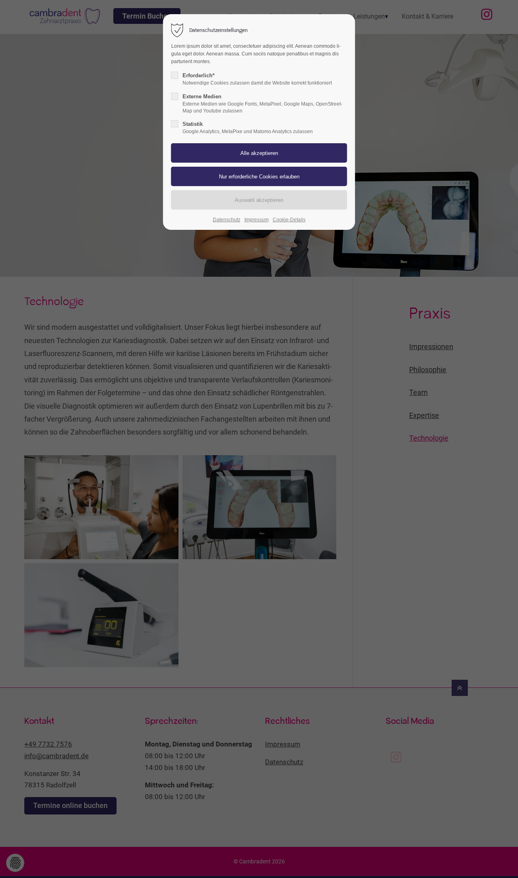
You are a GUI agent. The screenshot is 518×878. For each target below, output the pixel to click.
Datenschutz (226, 220)
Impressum (256, 220)
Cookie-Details (289, 220)
